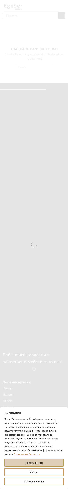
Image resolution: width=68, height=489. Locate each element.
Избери (34, 472)
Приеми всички (34, 462)
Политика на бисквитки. (27, 454)
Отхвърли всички (34, 481)
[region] (34, 448)
